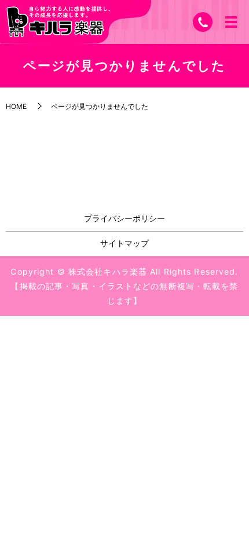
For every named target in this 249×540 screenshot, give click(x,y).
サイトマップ (124, 243)
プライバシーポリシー (124, 218)
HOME (16, 106)
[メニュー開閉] (231, 22)
